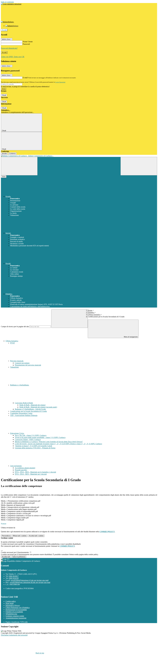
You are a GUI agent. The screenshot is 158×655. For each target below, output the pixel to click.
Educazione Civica (17, 433)
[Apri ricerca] (139, 166)
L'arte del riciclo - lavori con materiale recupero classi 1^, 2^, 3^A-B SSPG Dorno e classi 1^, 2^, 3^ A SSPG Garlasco (58, 444)
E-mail (25, 78)
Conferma (12, 153)
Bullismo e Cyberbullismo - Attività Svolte (30, 409)
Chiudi (4, 95)
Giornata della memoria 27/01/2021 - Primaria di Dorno (35, 448)
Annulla (4, 153)
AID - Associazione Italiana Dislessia (23, 415)
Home (90, 310)
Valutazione (14, 367)
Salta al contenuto (7, 2)
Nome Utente (28, 42)
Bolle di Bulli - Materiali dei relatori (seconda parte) (38, 407)
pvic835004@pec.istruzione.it (30, 582)
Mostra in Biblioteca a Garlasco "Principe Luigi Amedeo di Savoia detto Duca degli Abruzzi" (49, 442)
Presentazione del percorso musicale (28, 365)
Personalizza (6, 536)
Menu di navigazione (130, 337)
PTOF (12, 343)
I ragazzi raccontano (22, 363)
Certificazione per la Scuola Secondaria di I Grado (28, 411)
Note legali (10, 603)
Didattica (91, 312)
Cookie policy (11, 601)
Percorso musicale (17, 361)
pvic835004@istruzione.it (29, 580)
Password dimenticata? (9, 48)
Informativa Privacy (13, 605)
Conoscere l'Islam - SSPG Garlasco (28, 440)
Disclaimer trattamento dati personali (14, 635)
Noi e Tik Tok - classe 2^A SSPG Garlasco (30, 435)
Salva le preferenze (18, 557)
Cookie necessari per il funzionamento (15, 552)
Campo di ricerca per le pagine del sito (15, 327)
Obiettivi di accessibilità (14, 612)
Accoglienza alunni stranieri (25, 468)
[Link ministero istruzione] (11, 4)
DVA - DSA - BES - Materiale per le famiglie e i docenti (35, 472)
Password (26, 44)
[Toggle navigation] (19, 166)
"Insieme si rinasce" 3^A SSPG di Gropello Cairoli (33, 446)
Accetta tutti (36, 536)
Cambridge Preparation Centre (21, 413)
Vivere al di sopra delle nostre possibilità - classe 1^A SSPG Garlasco (40, 437)
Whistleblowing (11, 614)
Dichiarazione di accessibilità (16, 610)
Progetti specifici (21, 470)
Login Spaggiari (60, 82)
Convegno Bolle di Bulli (24, 403)
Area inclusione (16, 466)
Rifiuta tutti (20, 536)
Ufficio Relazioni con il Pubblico (18, 608)
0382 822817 (14, 576)
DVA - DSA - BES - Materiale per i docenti (31, 474)
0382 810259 (14, 578)
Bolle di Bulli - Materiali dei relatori (32, 405)
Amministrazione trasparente (16, 618)
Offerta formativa (94, 315)
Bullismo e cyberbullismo (19, 385)
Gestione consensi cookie (15, 616)
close (3, 176)
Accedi (4, 30)
